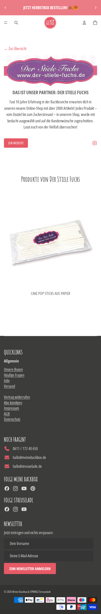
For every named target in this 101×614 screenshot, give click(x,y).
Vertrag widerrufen (17, 397)
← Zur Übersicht (15, 48)
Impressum (11, 408)
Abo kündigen (13, 402)
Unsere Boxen (13, 369)
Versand (9, 386)
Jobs (7, 380)
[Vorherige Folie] (5, 7)
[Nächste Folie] (95, 7)
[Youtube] (24, 488)
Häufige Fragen (14, 375)
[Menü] (5, 22)
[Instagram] (94, 143)
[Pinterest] (33, 488)
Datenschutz (12, 419)
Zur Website (16, 143)
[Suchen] (16, 22)
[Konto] (84, 22)
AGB (7, 413)
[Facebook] (7, 488)
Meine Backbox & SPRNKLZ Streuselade (31, 592)
